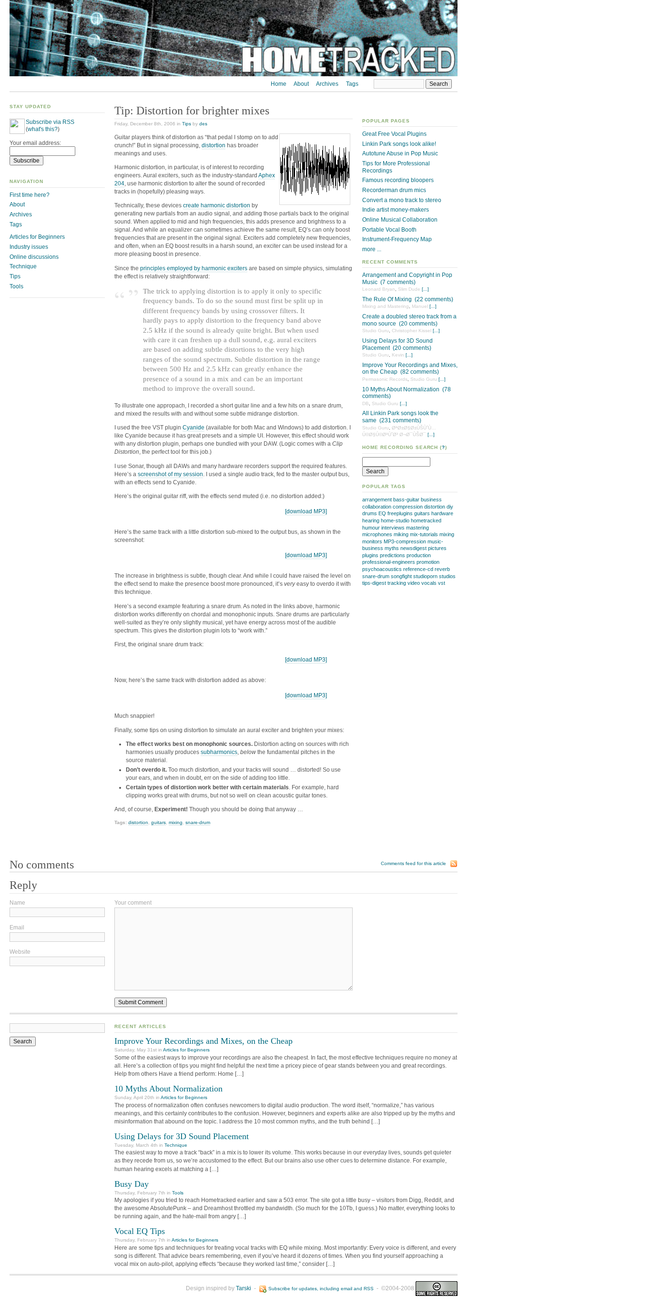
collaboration (376, 507)
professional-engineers (388, 562)
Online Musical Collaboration (399, 219)
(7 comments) (398, 282)
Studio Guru (375, 330)
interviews (393, 527)
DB (365, 403)
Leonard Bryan (378, 289)
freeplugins (400, 513)
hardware (442, 513)
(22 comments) (434, 299)
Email (17, 927)
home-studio (395, 520)
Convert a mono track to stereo (401, 200)
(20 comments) (418, 323)
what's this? (43, 129)
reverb (442, 569)
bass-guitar (406, 499)
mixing (446, 534)
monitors (372, 541)
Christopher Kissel (411, 330)
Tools (16, 286)
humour (371, 527)
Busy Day (131, 1184)
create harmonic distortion (216, 205)
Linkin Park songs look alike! (399, 144)
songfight (401, 576)
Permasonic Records (384, 379)
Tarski (243, 1288)
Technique (23, 266)
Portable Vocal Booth (389, 229)
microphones (377, 534)
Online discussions (34, 257)
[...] (425, 289)
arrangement (377, 499)
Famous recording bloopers (398, 180)
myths (392, 548)
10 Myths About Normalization (400, 389)
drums (369, 513)
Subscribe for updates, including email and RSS (321, 1288)
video (413, 583)
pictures (437, 548)
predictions (392, 555)
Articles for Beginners (37, 237)
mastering (417, 527)
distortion (434, 507)
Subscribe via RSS (50, 122)
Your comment (133, 902)
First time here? (30, 195)
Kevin (398, 354)
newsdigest (413, 548)
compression (408, 507)
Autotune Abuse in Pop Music (400, 153)
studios (447, 576)
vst (441, 583)
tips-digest (374, 583)
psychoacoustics (382, 569)
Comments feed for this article (413, 863)
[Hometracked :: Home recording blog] (234, 74)
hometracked (426, 520)
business (431, 499)
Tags (352, 84)
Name (17, 902)
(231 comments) (400, 420)
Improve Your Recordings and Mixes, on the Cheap (203, 1041)
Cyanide (193, 427)
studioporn (425, 576)
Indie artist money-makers (395, 209)
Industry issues (29, 247)
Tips (186, 123)
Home (278, 84)
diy (450, 507)
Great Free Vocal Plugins (394, 134)
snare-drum (375, 576)
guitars (422, 513)
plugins (370, 555)
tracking (396, 583)
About (301, 84)
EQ (382, 513)
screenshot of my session (170, 474)
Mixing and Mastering (385, 306)
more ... (371, 249)
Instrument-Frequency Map (397, 239)
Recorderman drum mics (394, 190)
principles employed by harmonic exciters (193, 268)
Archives (327, 84)
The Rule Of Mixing (387, 299)
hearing (370, 520)
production (419, 555)
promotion (428, 562)
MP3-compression (405, 541)
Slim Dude (409, 289)
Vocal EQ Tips (139, 1231)
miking (401, 534)
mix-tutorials (424, 534)
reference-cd (418, 569)
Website (20, 951)
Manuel (420, 306)
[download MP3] (306, 511)
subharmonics (219, 752)
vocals (429, 583)
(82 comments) (419, 371)
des (203, 123)
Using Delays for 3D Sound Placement (181, 1136)
